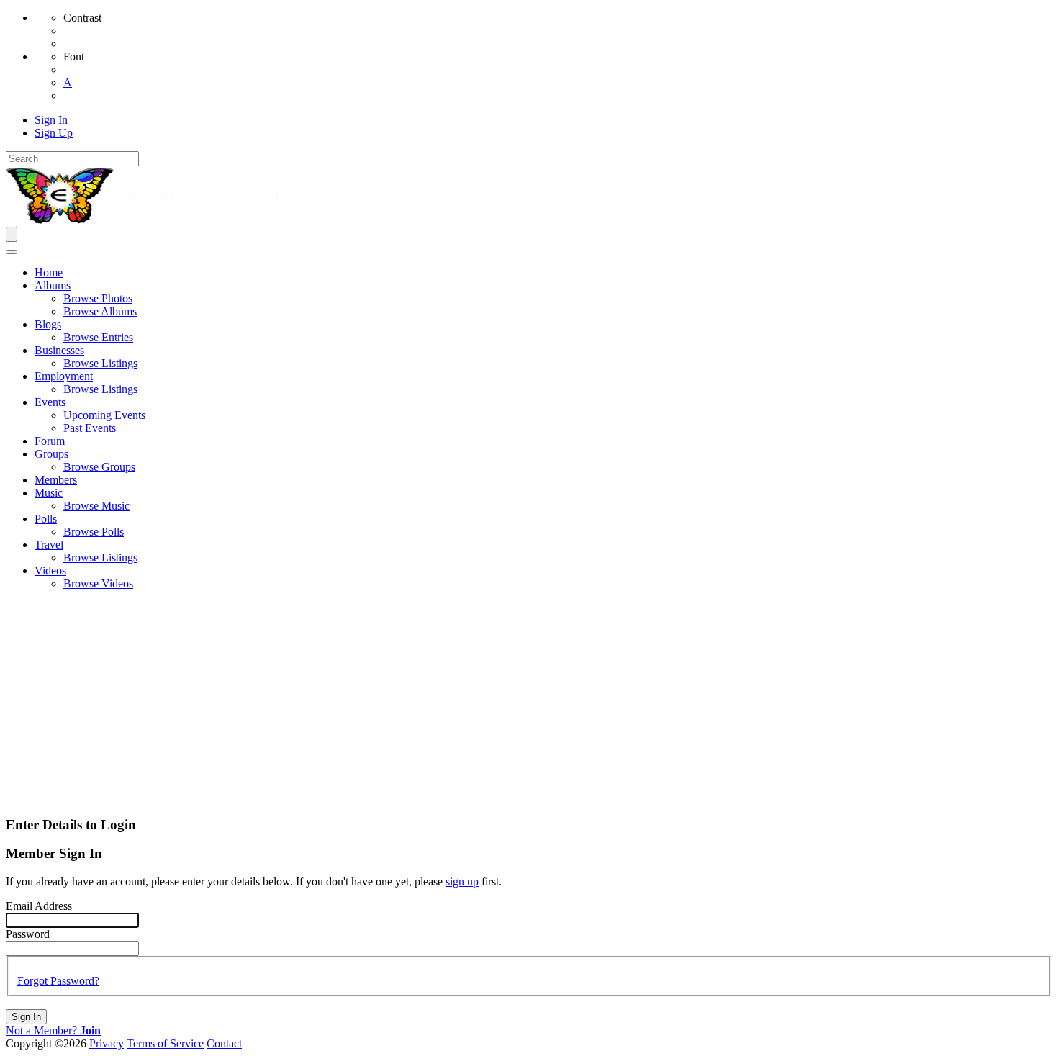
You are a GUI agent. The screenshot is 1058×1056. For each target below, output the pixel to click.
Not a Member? (53, 1030)
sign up (462, 881)
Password (28, 934)
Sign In (26, 1016)
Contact (224, 1043)
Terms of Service (165, 1043)
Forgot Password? (58, 981)
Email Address (39, 906)
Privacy (106, 1043)
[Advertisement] (529, 702)
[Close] (11, 252)
